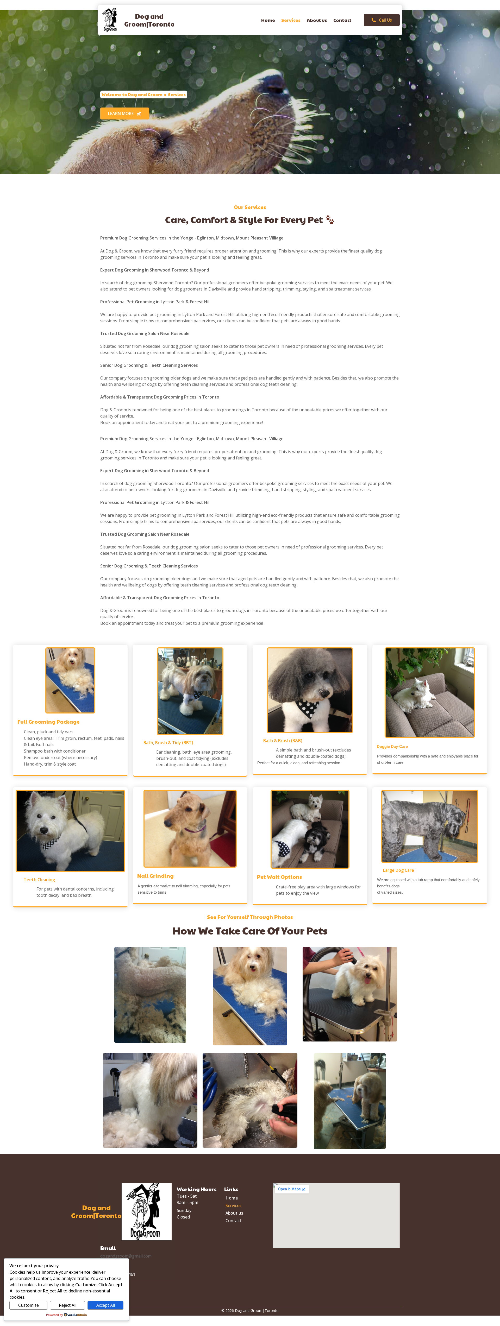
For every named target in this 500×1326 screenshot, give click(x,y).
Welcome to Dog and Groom (132, 94)
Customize (28, 1305)
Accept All (105, 1305)
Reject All (67, 1305)
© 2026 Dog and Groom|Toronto (250, 1310)
